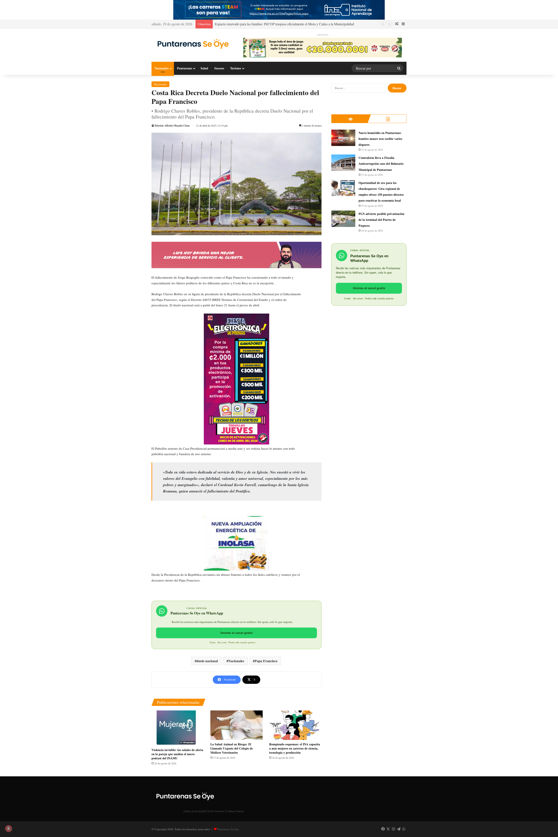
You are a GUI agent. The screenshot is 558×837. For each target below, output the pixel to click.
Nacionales (161, 68)
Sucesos (219, 68)
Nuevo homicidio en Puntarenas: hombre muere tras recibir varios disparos (380, 138)
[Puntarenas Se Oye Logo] (191, 43)
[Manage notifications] (8, 828)
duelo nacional (207, 660)
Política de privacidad (195, 811)
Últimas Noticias (235, 811)
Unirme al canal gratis (236, 633)
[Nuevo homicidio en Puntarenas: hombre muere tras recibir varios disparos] (343, 138)
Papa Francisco (266, 660)
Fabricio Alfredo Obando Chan (172, 125)
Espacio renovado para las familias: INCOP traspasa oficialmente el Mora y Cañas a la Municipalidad (284, 24)
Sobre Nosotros (216, 811)
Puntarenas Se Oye (228, 829)
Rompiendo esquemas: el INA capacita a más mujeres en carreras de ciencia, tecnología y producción (294, 748)
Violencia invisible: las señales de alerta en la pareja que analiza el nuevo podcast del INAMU (177, 754)
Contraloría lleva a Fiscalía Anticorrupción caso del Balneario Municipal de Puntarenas (381, 163)
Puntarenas (184, 68)
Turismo (235, 68)
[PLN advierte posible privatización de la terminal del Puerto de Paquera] (343, 219)
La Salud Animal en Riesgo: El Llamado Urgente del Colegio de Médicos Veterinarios (231, 748)
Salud (204, 68)
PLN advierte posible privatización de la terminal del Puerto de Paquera (381, 219)
